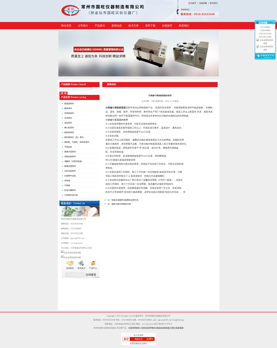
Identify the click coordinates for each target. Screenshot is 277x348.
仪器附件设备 (70, 176)
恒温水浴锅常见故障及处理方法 (125, 200)
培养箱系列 (69, 113)
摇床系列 (68, 108)
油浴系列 (68, 123)
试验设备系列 (70, 156)
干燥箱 (67, 185)
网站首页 (66, 25)
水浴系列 (68, 118)
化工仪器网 (138, 335)
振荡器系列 (69, 103)
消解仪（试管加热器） (74, 161)
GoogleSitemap (178, 320)
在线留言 (167, 25)
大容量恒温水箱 (71, 195)
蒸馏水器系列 (70, 152)
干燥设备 (68, 147)
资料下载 (150, 25)
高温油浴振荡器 (163, 328)
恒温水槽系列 (70, 190)
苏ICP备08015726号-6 (163, 324)
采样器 (67, 180)
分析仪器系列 (70, 171)
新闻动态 (117, 25)
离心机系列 (69, 127)
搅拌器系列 (69, 132)
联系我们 (184, 25)
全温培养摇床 (134, 328)
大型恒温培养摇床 (148, 328)
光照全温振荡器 (177, 328)
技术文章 (133, 25)
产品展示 (100, 25)
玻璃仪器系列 (70, 166)
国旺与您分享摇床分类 (121, 204)
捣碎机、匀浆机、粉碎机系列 (76, 142)
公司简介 (83, 25)
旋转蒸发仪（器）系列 (74, 137)
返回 (176, 101)
